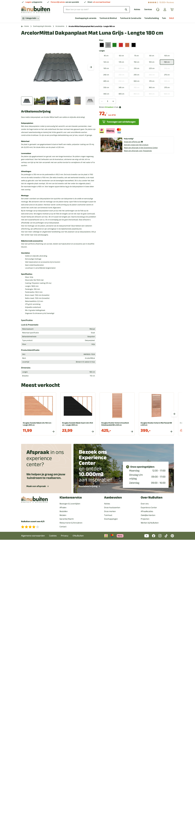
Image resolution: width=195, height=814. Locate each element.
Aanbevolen (113, 497)
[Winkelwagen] (172, 9)
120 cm (106, 62)
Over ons (145, 504)
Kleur (101, 40)
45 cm (106, 55)
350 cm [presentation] (136, 87)
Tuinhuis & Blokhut (108, 18)
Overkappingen (111, 519)
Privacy (64, 536)
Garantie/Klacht (67, 519)
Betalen (63, 515)
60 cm (121, 55)
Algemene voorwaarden (33, 536)
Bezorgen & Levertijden (70, 504)
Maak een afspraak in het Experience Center (141, 147)
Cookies (53, 536)
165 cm (151, 62)
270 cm (167, 75)
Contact (63, 527)
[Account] (165, 9)
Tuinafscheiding (151, 18)
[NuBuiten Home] (35, 9)
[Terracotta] (127, 45)
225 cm (151, 68)
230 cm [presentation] (167, 68)
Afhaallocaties (147, 511)
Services (148, 9)
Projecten (145, 519)
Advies (137, 9)
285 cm (106, 81)
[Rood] (121, 45)
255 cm (136, 75)
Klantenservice (71, 497)
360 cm (152, 87)
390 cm (106, 94)
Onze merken (110, 511)
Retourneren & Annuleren (71, 523)
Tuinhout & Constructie (130, 18)
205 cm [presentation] (121, 68)
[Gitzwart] (101, 45)
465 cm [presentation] (151, 94)
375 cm (167, 87)
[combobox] (96, 9)
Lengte (102, 51)
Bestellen (64, 511)
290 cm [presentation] (121, 81)
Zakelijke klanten (148, 515)
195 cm (106, 68)
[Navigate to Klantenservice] (157, 9)
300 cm (136, 81)
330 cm (106, 87)
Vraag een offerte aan (132, 142)
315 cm (151, 81)
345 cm (121, 87)
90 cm (151, 55)
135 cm (121, 62)
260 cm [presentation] (152, 75)
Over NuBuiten (151, 497)
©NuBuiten (78, 536)
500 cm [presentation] (167, 94)
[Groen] (114, 45)
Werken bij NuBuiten (150, 523)
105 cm (167, 55)
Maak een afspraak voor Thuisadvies (138, 151)
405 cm (121, 94)
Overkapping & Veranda (42, 26)
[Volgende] (91, 67)
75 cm (136, 55)
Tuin (164, 18)
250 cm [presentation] (121, 75)
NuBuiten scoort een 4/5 (32, 521)
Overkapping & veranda (85, 18)
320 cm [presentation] (167, 81)
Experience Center (149, 508)
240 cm (106, 75)
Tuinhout (108, 515)
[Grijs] (108, 45)
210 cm (136, 68)
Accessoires (59, 26)
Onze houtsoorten (112, 508)
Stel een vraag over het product (136, 145)
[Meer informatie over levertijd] (120, 107)
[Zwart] (133, 45)
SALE (171, 18)
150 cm (136, 62)
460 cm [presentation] (136, 94)
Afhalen (63, 508)
